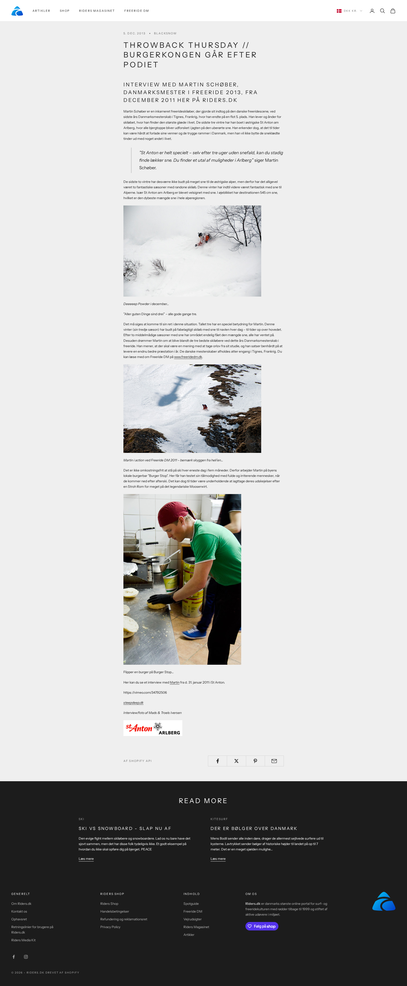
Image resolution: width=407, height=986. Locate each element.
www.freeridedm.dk (188, 357)
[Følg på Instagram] (26, 956)
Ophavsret (19, 919)
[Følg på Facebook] (13, 956)
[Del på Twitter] (236, 761)
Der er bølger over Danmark (254, 828)
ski (81, 819)
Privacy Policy (110, 927)
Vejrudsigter (192, 919)
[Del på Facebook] (217, 761)
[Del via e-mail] (274, 761)
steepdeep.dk (133, 702)
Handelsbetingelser (114, 911)
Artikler (41, 10)
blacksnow (165, 33)
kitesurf (219, 819)
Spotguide (191, 903)
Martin (174, 682)
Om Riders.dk (21, 903)
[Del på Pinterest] (255, 761)
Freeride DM (136, 10)
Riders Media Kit (23, 940)
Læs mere (86, 859)
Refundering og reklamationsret (123, 919)
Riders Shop (109, 903)
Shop (65, 10)
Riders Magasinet (97, 10)
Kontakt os (19, 911)
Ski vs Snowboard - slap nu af (125, 828)
